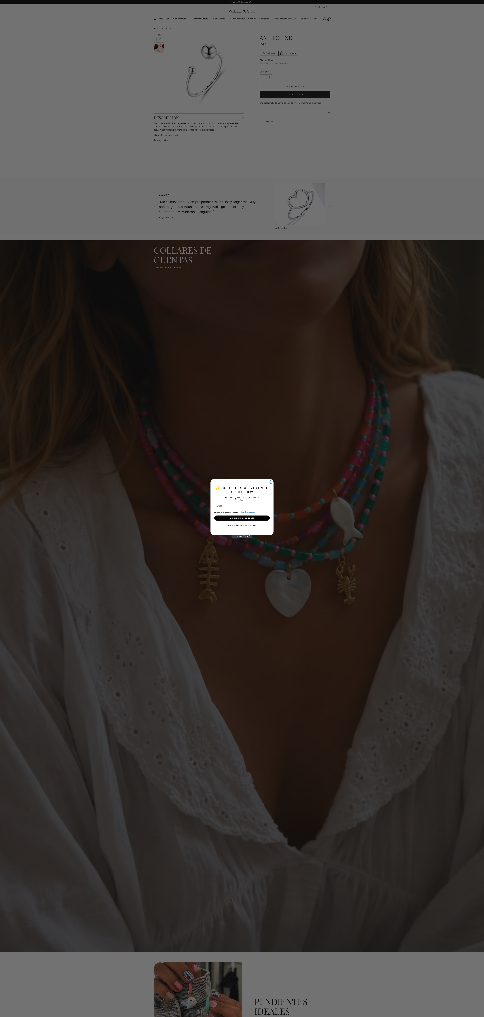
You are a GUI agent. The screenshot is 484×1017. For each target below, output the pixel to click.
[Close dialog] (270, 482)
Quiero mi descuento (242, 518)
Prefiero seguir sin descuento (242, 525)
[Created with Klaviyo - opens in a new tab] (242, 536)
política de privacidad (246, 512)
